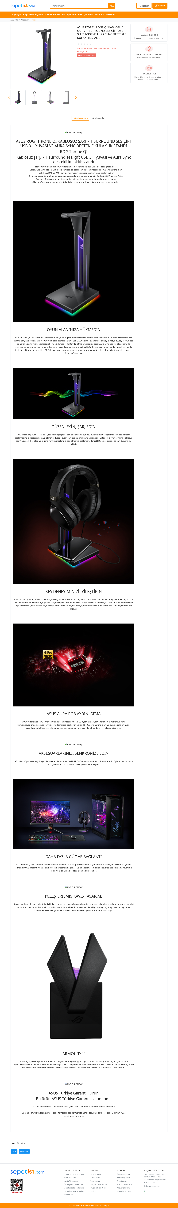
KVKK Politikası (70, 1177)
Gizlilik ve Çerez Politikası (74, 1174)
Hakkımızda (68, 1194)
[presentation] (9, 97)
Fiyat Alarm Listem (124, 1191)
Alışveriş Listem (123, 1188)
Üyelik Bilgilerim (123, 1174)
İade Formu (95, 1181)
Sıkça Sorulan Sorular (99, 1184)
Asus (14, 1151)
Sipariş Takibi (95, 1174)
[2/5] (80, 44)
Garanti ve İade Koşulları (74, 1191)
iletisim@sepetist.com (153, 1186)
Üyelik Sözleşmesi (71, 1181)
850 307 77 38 (149, 1183)
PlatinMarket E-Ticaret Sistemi (81, 1205)
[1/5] (78, 44)
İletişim (93, 1191)
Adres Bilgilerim (123, 1177)
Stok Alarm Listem (124, 1184)
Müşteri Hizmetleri (98, 1188)
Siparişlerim (122, 1181)
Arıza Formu (95, 1177)
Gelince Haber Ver (86, 55)
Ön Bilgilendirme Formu (73, 1184)
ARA (112, 5)
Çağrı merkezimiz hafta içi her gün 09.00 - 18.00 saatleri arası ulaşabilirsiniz (155, 1176)
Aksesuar (24, 1151)
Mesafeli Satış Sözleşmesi (74, 1188)
